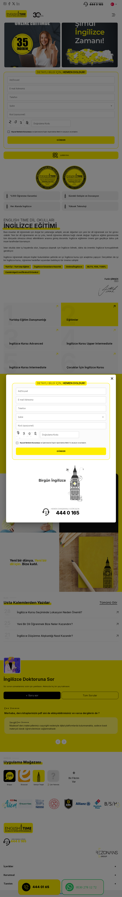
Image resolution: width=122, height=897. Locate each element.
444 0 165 (67, 513)
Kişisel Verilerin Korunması (30, 443)
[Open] (103, 417)
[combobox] (58, 417)
